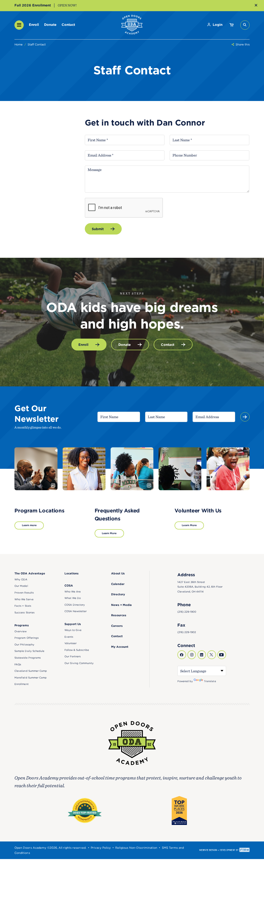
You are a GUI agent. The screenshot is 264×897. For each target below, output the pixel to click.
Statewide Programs (27, 657)
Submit (98, 229)
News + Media (121, 605)
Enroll (34, 24)
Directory (118, 594)
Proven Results (24, 592)
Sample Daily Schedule (29, 651)
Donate (50, 24)
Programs (21, 625)
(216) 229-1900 (186, 611)
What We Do (72, 598)
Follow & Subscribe (76, 650)
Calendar (118, 584)
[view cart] (231, 25)
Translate (210, 681)
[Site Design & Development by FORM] (224, 850)
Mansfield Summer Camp (30, 677)
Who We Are (72, 591)
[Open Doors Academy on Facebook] (181, 654)
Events (68, 636)
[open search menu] (245, 25)
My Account (119, 647)
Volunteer (70, 643)
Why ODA (20, 579)
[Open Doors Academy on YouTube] (221, 654)
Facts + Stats (22, 605)
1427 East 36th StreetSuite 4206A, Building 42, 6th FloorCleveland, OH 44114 (199, 587)
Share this (242, 44)
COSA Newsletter (75, 611)
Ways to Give (72, 630)
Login (217, 24)
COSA (68, 585)
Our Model (21, 585)
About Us (118, 573)
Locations (71, 573)
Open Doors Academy (132, 25)
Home (18, 44)
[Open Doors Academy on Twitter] (211, 654)
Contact (68, 24)
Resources (118, 615)
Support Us (72, 624)
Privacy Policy (101, 847)
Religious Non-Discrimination (136, 847)
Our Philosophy (24, 644)
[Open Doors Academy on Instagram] (191, 654)
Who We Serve (23, 599)
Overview (20, 631)
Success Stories (24, 612)
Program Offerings (26, 637)
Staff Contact (37, 44)
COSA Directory (74, 604)
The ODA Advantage (29, 573)
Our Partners (72, 656)
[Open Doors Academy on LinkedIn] (201, 654)
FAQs (17, 664)
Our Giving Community (79, 663)
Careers (117, 626)
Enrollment (21, 684)
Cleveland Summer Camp (30, 670)
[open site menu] (19, 25)
